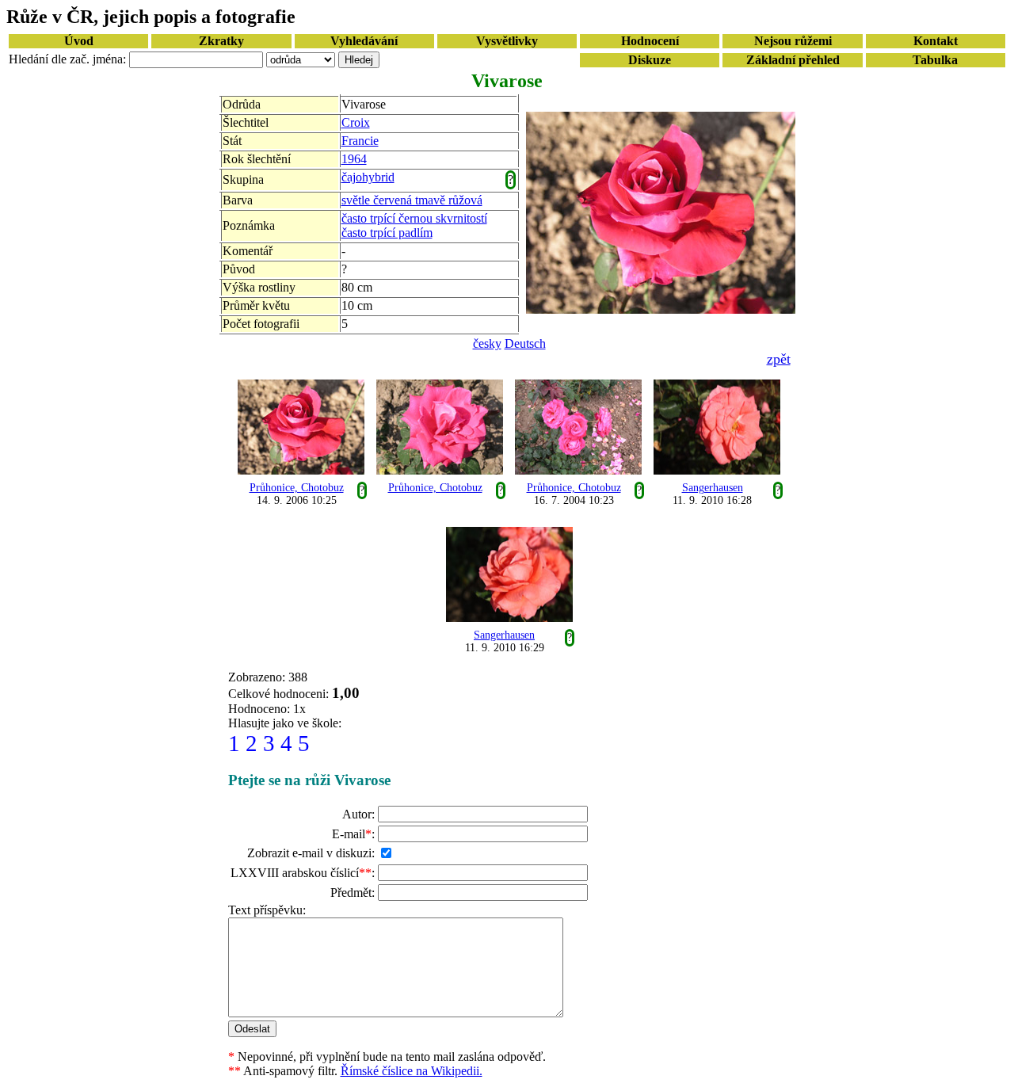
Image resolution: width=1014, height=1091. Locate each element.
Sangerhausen (712, 488)
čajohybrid (368, 177)
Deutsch (525, 343)
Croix (355, 122)
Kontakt (935, 41)
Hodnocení (650, 41)
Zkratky (221, 41)
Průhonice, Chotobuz (297, 488)
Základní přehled (793, 60)
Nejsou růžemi (793, 41)
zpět (779, 359)
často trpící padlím (387, 232)
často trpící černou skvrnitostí (414, 218)
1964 (354, 159)
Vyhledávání (364, 41)
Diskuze (649, 60)
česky (487, 343)
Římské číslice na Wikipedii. (411, 1071)
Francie (360, 140)
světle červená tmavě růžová (411, 200)
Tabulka (935, 60)
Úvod (78, 41)
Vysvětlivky (507, 41)
